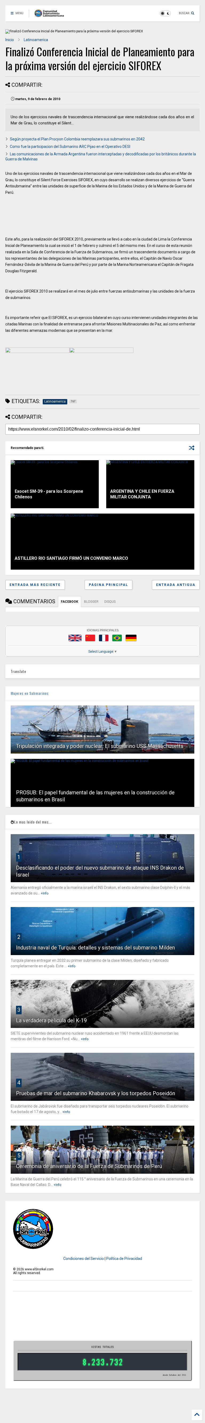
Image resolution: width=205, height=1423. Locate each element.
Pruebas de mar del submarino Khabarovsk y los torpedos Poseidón (95, 1093)
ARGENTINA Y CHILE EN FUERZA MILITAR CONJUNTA (142, 494)
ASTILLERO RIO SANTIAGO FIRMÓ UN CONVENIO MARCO (71, 558)
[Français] (104, 637)
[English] (75, 637)
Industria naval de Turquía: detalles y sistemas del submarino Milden (95, 947)
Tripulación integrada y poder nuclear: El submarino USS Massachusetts (99, 746)
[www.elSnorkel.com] (51, 15)
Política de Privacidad (124, 1258)
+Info (44, 893)
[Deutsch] (131, 637)
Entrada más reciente (35, 585)
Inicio (9, 40)
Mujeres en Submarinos (30, 693)
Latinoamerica (36, 40)
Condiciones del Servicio (83, 1258)
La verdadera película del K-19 (51, 1020)
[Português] (117, 637)
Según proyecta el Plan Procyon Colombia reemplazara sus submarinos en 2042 (77, 139)
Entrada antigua (175, 585)
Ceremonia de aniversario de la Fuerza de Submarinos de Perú (89, 1166)
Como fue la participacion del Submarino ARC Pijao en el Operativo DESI (70, 146)
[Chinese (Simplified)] (90, 637)
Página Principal (108, 585)
